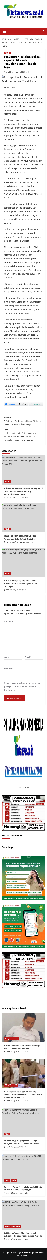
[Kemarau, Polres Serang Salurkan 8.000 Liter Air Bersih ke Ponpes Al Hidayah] (23, 1169)
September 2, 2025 (23, 542)
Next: (20, 434)
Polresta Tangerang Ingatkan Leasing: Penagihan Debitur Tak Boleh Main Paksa (21, 1142)
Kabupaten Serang (11, 1039)
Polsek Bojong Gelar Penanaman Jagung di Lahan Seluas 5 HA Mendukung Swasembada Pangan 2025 (23, 491)
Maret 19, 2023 (19, 72)
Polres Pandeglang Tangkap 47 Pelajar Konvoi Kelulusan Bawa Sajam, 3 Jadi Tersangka (21, 583)
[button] (4, 31)
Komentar (9, 621)
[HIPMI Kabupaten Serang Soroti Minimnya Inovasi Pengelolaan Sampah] (23, 1027)
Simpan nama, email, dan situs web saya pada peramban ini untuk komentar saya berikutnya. (22, 686)
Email (28, 657)
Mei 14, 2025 (21, 590)
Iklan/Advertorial (11, 1085)
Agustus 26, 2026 (18, 1101)
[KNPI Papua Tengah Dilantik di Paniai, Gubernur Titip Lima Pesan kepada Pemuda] (23, 1215)
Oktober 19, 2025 (22, 498)
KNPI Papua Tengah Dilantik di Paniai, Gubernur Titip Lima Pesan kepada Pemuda (23, 1234)
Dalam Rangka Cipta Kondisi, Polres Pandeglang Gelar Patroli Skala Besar (20, 537)
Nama (7, 657)
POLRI (7, 1134)
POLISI (7, 53)
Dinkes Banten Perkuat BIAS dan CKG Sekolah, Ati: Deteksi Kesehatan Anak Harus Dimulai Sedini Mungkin (23, 1094)
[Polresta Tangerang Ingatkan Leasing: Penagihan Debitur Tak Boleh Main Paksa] (23, 1122)
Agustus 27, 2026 (18, 1052)
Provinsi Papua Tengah (12, 1226)
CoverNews (38, 1252)
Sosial (14, 1180)
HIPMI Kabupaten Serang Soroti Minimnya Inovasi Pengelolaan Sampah (22, 1047)
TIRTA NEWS (10, 498)
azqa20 (8, 72)
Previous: (23, 421)
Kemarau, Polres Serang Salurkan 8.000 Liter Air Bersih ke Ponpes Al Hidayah (23, 1188)
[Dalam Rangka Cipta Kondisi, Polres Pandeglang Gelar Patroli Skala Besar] (23, 517)
